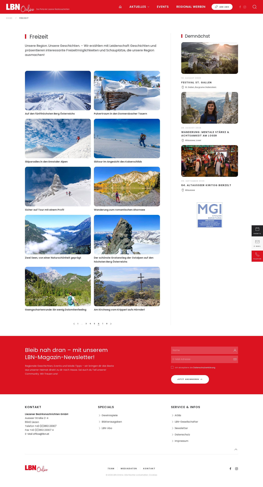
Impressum (181, 441)
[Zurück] (74, 324)
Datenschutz (182, 434)
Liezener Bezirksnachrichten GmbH (46, 414)
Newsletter (181, 428)
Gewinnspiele (110, 415)
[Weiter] (111, 324)
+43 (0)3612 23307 (45, 426)
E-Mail (257, 246)
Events (163, 7)
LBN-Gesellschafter (186, 421)
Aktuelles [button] (137, 7)
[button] (254, 7)
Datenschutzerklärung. (204, 367)
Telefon (257, 259)
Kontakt (149, 468)
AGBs (178, 415)
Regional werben (190, 7)
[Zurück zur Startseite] (38, 7)
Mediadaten (129, 468)
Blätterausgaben (112, 421)
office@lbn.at (41, 434)
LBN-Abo (224, 7)
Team (111, 468)
